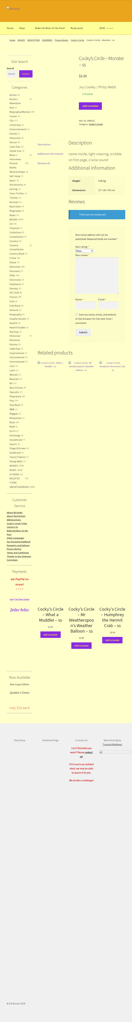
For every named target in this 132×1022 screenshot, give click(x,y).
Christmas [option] (16, 124)
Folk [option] (13, 301)
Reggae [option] (14, 413)
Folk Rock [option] (16, 305)
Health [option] (14, 323)
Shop (22, 28)
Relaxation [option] (16, 418)
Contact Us (12, 527)
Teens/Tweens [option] (18, 457)
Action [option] (14, 95)
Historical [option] (16, 138)
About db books (15, 512)
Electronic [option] (16, 279)
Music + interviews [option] (20, 157)
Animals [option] (15, 202)
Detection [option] (16, 266)
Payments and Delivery (18, 545)
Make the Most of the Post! (50, 28)
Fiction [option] (15, 297)
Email (102, 299)
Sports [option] (14, 444)
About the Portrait (16, 516)
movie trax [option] (16, 150)
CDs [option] (13, 120)
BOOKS (21, 40)
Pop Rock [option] (15, 405)
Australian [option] (16, 206)
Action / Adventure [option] (20, 101)
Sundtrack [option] (16, 452)
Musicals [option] (15, 379)
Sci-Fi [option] (13, 431)
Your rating (82, 246)
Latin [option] (13, 370)
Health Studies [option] (18, 327)
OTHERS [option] (15, 474)
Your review (82, 255)
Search (10, 68)
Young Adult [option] (17, 461)
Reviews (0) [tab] (44, 163)
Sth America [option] (17, 184)
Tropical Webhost (112, 744)
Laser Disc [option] (16, 146)
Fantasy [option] (14, 288)
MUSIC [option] (15, 470)
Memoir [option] (14, 374)
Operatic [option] (15, 392)
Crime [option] (14, 258)
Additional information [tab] (50, 153)
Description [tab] (44, 144)
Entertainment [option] (19, 129)
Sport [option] (13, 180)
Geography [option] (16, 314)
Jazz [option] (13, 366)
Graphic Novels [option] (18, 318)
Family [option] (14, 133)
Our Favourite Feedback (18, 541)
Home (10, 28)
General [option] (15, 310)
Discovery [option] (15, 271)
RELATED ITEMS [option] (18, 480)
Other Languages (15, 538)
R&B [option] (13, 409)
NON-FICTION (33, 40)
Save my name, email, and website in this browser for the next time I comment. (95, 319)
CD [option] (12, 223)
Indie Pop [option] (15, 348)
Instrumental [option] (18, 357)
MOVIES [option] (16, 465)
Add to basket (90, 105)
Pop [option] (13, 400)
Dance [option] (14, 262)
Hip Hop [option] (15, 331)
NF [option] (12, 383)
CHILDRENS (47, 40)
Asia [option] (12, 107)
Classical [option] (15, 228)
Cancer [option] (14, 116)
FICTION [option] (15, 292)
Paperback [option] (16, 396)
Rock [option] (13, 422)
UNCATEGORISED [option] (21, 487)
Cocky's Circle (77, 40)
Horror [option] (14, 142)
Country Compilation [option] (20, 247)
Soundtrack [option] (16, 439)
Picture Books (61, 40)
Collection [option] (16, 232)
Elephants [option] (16, 284)
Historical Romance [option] (20, 338)
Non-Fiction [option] (17, 387)
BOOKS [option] (16, 219)
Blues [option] (13, 215)
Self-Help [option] (16, 176)
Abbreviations (14, 519)
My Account (77, 28)
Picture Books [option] (18, 165)
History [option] (14, 344)
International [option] (18, 361)
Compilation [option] (17, 236)
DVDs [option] (14, 275)
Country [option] (15, 241)
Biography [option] (16, 210)
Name (79, 299)
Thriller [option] (14, 197)
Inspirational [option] (17, 353)
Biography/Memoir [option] (21, 111)
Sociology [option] (16, 435)
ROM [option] (13, 426)
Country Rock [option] (18, 253)
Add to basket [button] (50, 634)
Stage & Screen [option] (18, 448)
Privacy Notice (14, 548)
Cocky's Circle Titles (17, 523)
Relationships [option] (18, 171)
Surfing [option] (14, 189)
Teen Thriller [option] (17, 193)
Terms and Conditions (18, 552)
